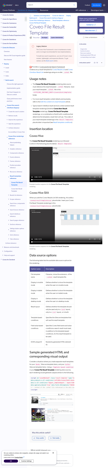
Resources (44, 10)
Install (7, 68)
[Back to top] (102, 62)
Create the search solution (16, 112)
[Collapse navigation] (26, 19)
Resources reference (16, 172)
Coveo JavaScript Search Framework (52, 67)
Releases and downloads (11, 247)
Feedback (87, 5)
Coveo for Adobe (8, 15)
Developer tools (97, 10)
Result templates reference (15, 177)
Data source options (85, 53)
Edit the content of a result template (53, 102)
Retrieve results (12, 116)
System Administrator (57, 37)
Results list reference (16, 195)
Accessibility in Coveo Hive (16, 132)
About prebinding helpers (15, 144)
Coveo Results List (59, 70)
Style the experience (14, 124)
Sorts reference (14, 235)
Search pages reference (17, 220)
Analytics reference (15, 149)
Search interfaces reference (15, 215)
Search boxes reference (17, 210)
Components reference (17, 153)
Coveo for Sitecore (9, 47)
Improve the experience (15, 120)
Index (7, 76)
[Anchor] (48, 78)
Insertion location (85, 51)
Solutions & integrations (27, 10)
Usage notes (83, 49)
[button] (1, 15)
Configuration (8, 251)
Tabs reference (14, 239)
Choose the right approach (15, 84)
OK (11, 461)
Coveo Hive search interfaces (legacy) (13, 106)
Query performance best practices (14, 100)
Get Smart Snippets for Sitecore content (13, 93)
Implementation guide (13, 88)
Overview (7, 51)
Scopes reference (15, 199)
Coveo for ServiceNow (10, 43)
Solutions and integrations (42, 16)
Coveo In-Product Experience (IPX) (14, 35)
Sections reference (15, 224)
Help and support (9, 255)
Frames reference (15, 161)
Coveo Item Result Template (16, 190)
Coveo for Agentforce (10, 19)
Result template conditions (62, 122)
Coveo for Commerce (9, 23)
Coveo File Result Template (17, 184)
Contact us (89, 25)
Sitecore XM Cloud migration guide (14, 55)
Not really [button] (56, 438)
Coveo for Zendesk (9, 259)
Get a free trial (96, 5)
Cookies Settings (26, 461)
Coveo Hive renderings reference (16, 137)
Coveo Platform (9, 10)
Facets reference (15, 157)
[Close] (53, 453)
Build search (9, 80)
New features (8, 59)
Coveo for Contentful (9, 27)
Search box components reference (17, 205)
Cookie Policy (18, 457)
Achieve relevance (13, 128)
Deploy (6, 64)
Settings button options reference (17, 230)
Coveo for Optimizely (10, 31)
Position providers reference (15, 167)
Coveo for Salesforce (9, 39)
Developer (45, 37)
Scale (7, 72)
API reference (81, 10)
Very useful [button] (40, 438)
